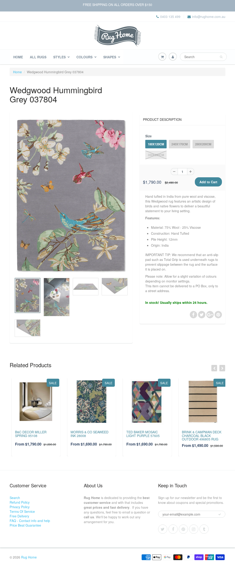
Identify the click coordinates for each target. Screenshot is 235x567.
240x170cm (179, 144)
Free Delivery (19, 516)
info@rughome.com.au (208, 16)
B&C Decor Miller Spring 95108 (29, 434)
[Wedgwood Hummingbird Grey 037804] (71, 195)
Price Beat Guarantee (25, 525)
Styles (59, 57)
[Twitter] (162, 529)
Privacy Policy (20, 507)
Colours (84, 57)
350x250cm (156, 155)
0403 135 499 (170, 16)
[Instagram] (193, 529)
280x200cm (203, 144)
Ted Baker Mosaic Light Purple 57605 (141, 434)
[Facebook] (173, 529)
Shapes (109, 57)
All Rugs (38, 57)
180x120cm (156, 144)
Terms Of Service (22, 511)
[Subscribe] (219, 514)
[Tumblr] (204, 529)
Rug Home (29, 557)
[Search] (221, 57)
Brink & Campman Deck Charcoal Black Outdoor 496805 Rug (200, 435)
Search (15, 497)
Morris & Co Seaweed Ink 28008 (88, 434)
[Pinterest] (183, 529)
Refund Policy (20, 502)
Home (18, 57)
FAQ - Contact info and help (30, 520)
